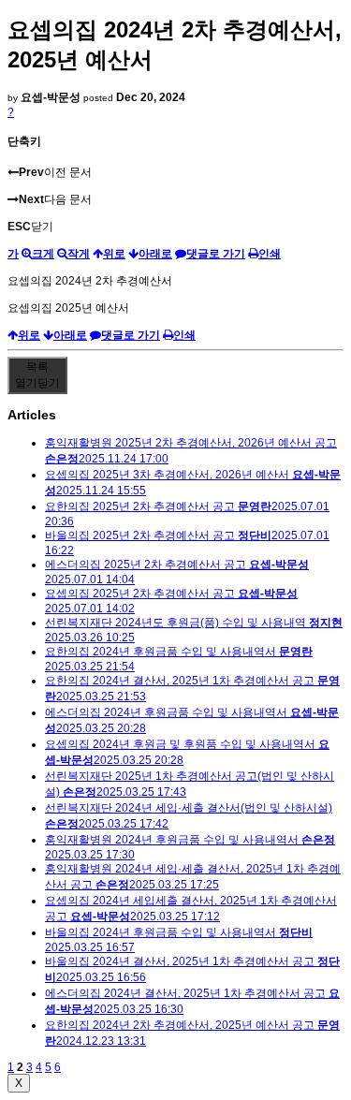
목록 (37, 374)
